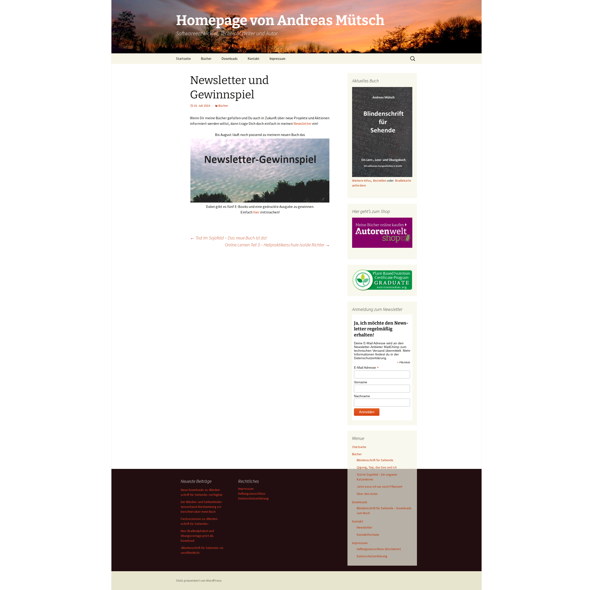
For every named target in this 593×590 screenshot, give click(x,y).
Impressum (277, 58)
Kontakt (253, 58)
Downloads (229, 58)
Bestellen (379, 180)
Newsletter (302, 123)
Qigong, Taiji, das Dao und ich (377, 467)
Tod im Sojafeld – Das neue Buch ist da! (228, 238)
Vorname (360, 382)
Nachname (362, 396)
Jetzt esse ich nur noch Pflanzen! (379, 486)
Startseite (183, 58)
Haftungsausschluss (251, 493)
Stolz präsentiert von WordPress (199, 580)
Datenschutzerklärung (372, 556)
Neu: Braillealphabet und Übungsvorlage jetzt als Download (197, 536)
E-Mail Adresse (366, 367)
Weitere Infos (361, 180)
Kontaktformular (368, 534)
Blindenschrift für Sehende (375, 460)
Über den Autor (367, 494)
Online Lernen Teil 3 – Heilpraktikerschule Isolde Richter (277, 245)
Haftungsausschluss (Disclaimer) (379, 549)
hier (256, 212)
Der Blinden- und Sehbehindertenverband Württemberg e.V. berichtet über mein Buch (202, 507)
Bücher (206, 58)
